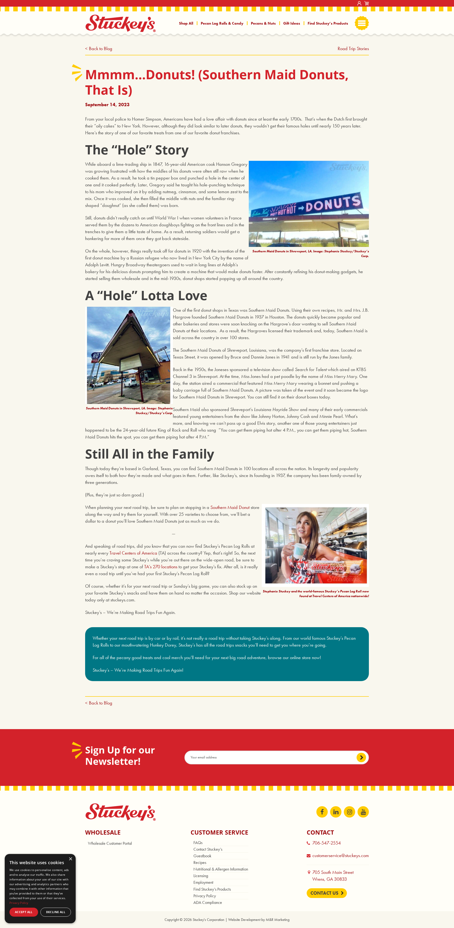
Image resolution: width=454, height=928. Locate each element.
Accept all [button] (24, 912)
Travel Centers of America (133, 553)
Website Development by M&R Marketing (258, 919)
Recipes (199, 862)
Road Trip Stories (353, 48)
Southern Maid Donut (229, 507)
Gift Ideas (291, 23)
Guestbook (202, 855)
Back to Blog (100, 48)
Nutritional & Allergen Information (220, 869)
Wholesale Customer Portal (110, 843)
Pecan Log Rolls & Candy (222, 23)
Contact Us (324, 893)
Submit (361, 757)
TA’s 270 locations (160, 567)
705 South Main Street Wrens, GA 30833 (335, 876)
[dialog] (40, 888)
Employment (203, 882)
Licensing (200, 875)
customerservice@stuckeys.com (340, 855)
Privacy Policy (204, 895)
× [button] (70, 859)
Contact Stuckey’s (207, 849)
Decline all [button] (55, 912)
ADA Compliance (207, 902)
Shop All (186, 23)
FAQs (197, 842)
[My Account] (359, 3)
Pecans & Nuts (263, 23)
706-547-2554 (326, 843)
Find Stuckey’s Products (328, 23)
